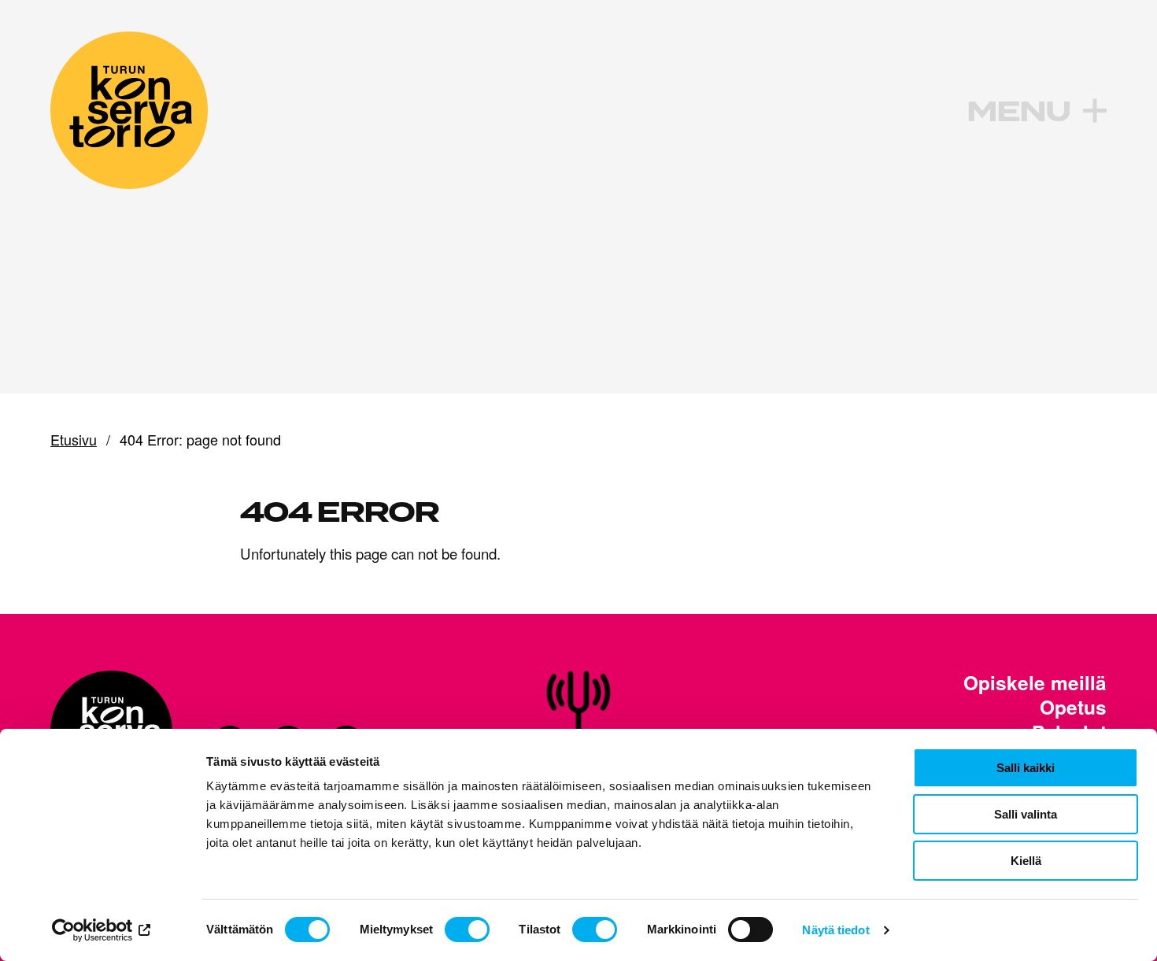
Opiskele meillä (1035, 683)
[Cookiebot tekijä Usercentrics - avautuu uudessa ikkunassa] (102, 930)
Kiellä (1026, 860)
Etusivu (73, 440)
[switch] (467, 929)
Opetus (1073, 707)
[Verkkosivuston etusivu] (129, 110)
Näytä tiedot (835, 930)
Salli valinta (1025, 814)
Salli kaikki (1025, 767)
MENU (1018, 112)
